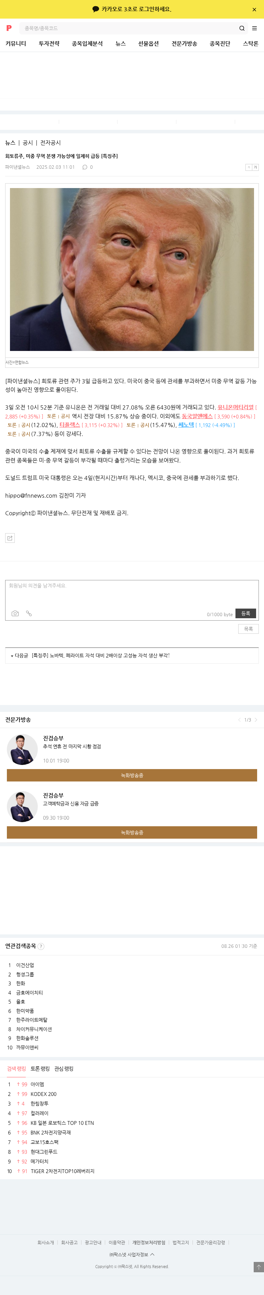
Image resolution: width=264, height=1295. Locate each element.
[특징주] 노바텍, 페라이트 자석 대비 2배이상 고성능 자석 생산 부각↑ (101, 655)
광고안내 (93, 1242)
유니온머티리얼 (236, 407)
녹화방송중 (132, 775)
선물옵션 (148, 43)
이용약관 (117, 1242)
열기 (259, 1267)
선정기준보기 (40, 946)
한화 (20, 983)
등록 (245, 613)
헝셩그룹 (25, 974)
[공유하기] (10, 538)
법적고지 (181, 1242)
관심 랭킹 (63, 1068)
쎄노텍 (186, 425)
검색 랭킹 (16, 1068)
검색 (242, 28)
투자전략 (49, 43)
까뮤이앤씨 (27, 1047)
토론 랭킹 (40, 1068)
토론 (51, 416)
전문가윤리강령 (210, 1242)
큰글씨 (255, 167)
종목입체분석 (87, 43)
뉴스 (121, 43)
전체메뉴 (258, 28)
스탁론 (250, 43)
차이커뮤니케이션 (34, 1029)
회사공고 (69, 1242)
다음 (256, 720)
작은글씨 (248, 167)
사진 (15, 613)
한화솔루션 (27, 1038)
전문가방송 (184, 43)
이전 (239, 720)
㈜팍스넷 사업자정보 (129, 1254)
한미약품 (25, 1011)
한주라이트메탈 (31, 1020)
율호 (20, 1001)
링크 (28, 613)
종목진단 (220, 43)
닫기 (254, 9)
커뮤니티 (16, 43)
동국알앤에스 (197, 416)
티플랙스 (69, 425)
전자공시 (50, 143)
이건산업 (25, 965)
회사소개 (45, 1242)
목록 (248, 629)
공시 (28, 143)
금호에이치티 (29, 992)
